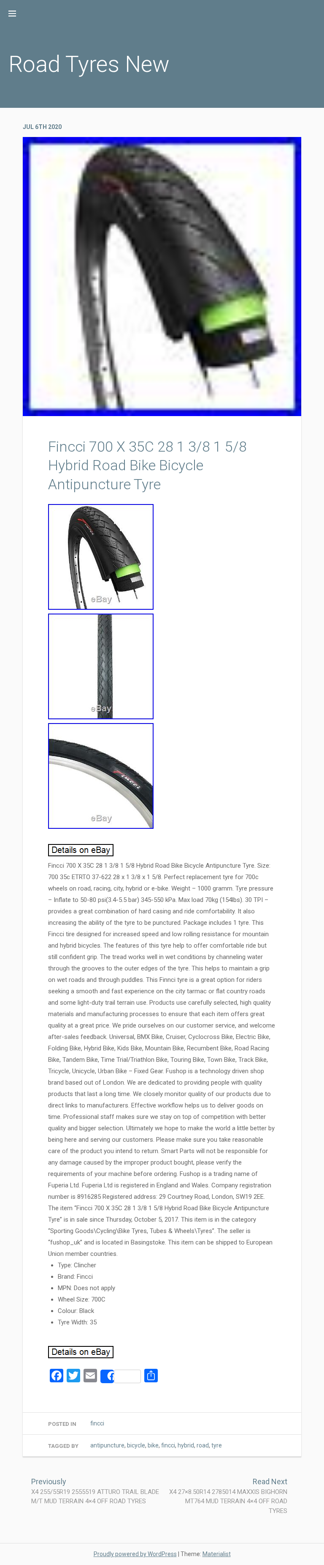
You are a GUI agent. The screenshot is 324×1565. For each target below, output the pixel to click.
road (203, 1445)
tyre (216, 1445)
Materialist (216, 1554)
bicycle (136, 1445)
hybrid (186, 1445)
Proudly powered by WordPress (135, 1554)
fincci (97, 1423)
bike (153, 1445)
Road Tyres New (89, 64)
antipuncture (107, 1445)
